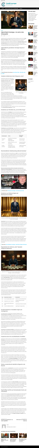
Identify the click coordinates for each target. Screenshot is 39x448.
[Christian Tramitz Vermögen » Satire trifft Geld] (30, 58)
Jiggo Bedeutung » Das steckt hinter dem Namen (35, 47)
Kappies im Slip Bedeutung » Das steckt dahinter (4, 440)
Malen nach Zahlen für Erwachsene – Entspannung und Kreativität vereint (35, 66)
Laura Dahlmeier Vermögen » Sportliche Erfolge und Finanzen (16, 244)
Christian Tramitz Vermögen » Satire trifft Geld (35, 60)
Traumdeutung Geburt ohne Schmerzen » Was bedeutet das (35, 27)
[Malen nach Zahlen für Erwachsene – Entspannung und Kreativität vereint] (30, 64)
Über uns (21, 8)
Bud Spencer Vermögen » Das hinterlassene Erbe (16, 190)
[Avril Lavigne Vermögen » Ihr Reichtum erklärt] (30, 72)
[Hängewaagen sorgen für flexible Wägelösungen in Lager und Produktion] (30, 32)
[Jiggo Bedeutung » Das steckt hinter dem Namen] (30, 45)
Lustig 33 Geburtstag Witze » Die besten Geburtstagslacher (13, 440)
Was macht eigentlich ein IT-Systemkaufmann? (11, 8)
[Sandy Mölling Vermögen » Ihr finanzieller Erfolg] (30, 52)
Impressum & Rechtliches (4, 446)
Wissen (3, 8)
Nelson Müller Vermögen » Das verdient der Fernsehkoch (22, 440)
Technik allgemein (30, 81)
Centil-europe (11, 3)
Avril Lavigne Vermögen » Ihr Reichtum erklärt (35, 73)
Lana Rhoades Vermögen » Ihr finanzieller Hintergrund (35, 41)
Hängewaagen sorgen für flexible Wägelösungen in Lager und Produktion (35, 34)
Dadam (4, 35)
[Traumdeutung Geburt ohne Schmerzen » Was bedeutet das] (30, 25)
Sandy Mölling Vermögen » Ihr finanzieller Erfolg (35, 53)
